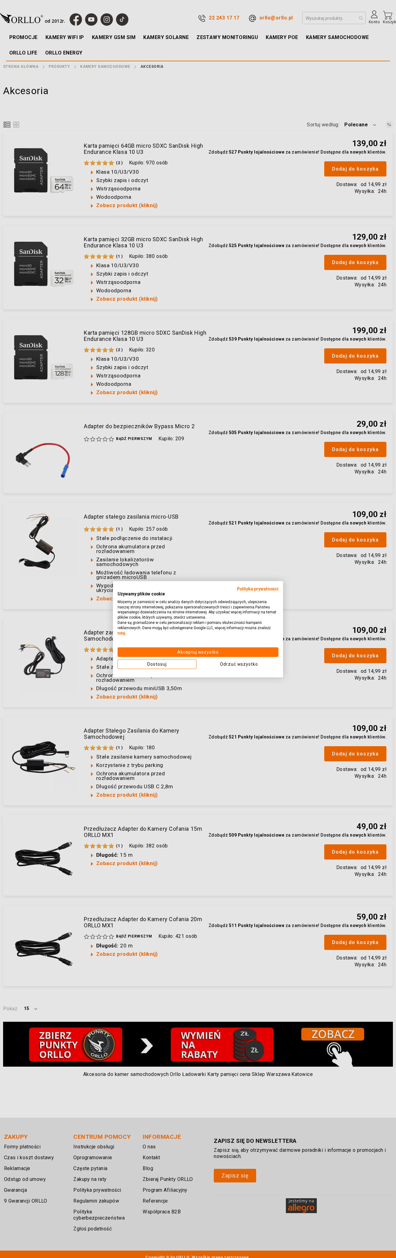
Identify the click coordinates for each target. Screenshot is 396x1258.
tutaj (121, 633)
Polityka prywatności (257, 588)
